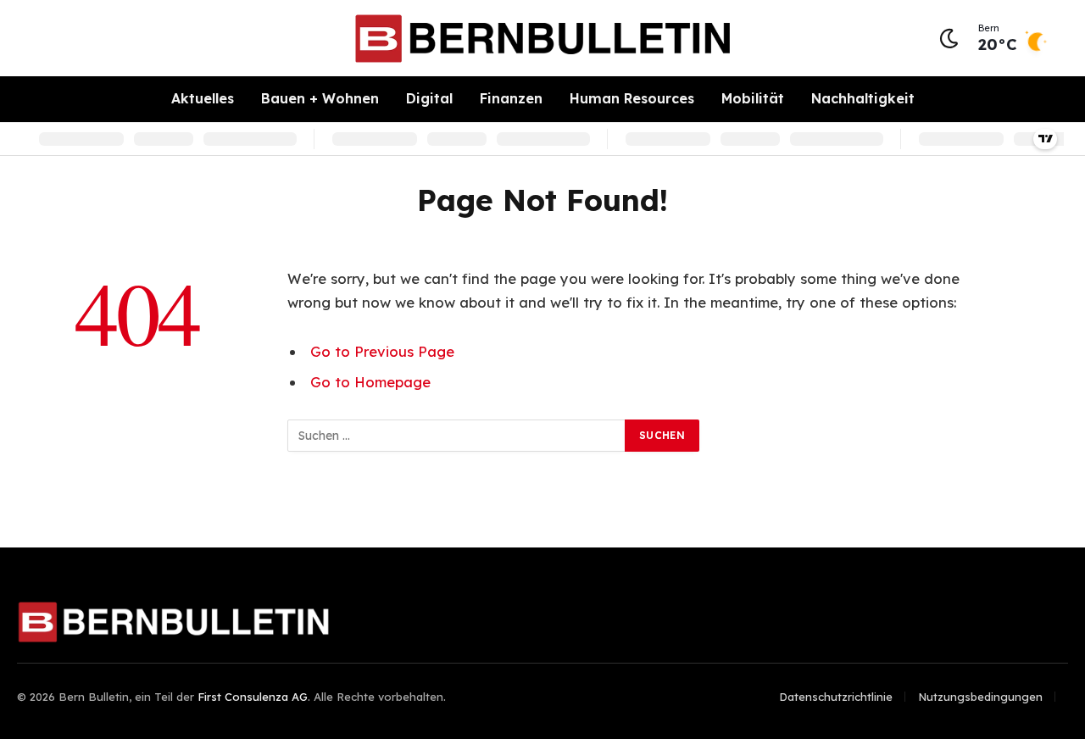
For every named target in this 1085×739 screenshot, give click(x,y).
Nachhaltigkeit (863, 98)
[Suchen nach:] (456, 436)
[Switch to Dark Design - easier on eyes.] (949, 38)
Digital (429, 98)
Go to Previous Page (382, 351)
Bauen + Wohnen (320, 98)
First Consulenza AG (253, 696)
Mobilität (752, 98)
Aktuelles (202, 98)
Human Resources (632, 98)
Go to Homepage (370, 382)
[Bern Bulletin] (542, 38)
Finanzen (511, 98)
